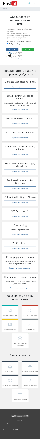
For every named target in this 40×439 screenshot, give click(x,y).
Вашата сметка (10, 372)
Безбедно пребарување (16, 44)
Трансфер (27, 49)
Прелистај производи (20, 87)
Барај (11, 49)
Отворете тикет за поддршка (20, 344)
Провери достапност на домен (20, 268)
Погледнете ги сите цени (25, 59)
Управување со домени (10, 385)
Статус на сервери (30, 316)
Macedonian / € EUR (21, 416)
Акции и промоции (10, 316)
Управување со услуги (30, 372)
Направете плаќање (20, 399)
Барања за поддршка (30, 385)
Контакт (20, 420)
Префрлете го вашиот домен (20, 288)
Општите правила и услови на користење (20, 424)
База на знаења (10, 329)
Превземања (30, 329)
